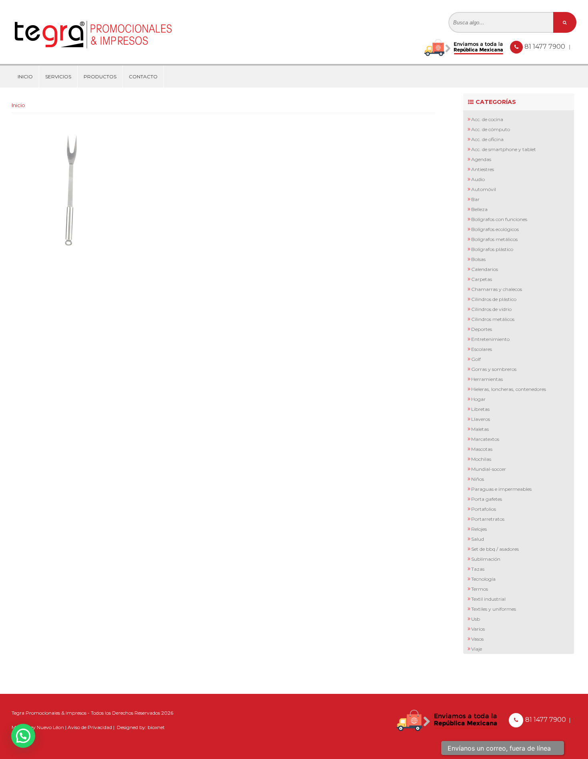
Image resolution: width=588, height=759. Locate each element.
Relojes (479, 529)
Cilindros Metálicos (492, 319)
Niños (477, 479)
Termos (479, 589)
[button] (23, 736)
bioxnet (156, 727)
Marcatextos (485, 439)
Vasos (477, 639)
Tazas (477, 569)
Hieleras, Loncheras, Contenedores (508, 389)
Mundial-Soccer (488, 469)
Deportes (481, 329)
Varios (478, 629)
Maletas (480, 429)
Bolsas (478, 259)
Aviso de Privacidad (90, 727)
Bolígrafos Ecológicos (495, 229)
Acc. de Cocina (487, 119)
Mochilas (481, 459)
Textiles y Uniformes (493, 609)
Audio (478, 179)
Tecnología (483, 579)
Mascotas (481, 449)
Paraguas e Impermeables (501, 489)
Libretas (480, 409)
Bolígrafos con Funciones (499, 219)
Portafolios (483, 509)
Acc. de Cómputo (490, 129)
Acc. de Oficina (487, 139)
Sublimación (485, 559)
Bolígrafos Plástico (492, 249)
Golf (476, 359)
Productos (100, 77)
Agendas (481, 159)
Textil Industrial (488, 599)
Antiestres (482, 169)
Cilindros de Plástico (493, 299)
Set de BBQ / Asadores (495, 549)
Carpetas (481, 279)
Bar (475, 199)
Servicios (58, 77)
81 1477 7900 (545, 46)
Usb (475, 619)
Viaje (476, 649)
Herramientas (487, 379)
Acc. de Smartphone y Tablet (503, 149)
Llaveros (480, 419)
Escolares (481, 349)
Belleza (479, 209)
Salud (477, 539)
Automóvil (483, 189)
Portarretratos (487, 519)
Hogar (478, 399)
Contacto (143, 77)
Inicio (25, 77)
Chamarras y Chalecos (496, 289)
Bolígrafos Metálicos (494, 239)
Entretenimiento (490, 339)
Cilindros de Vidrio (491, 309)
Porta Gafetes (486, 499)
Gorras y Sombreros (493, 369)
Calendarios (484, 269)
